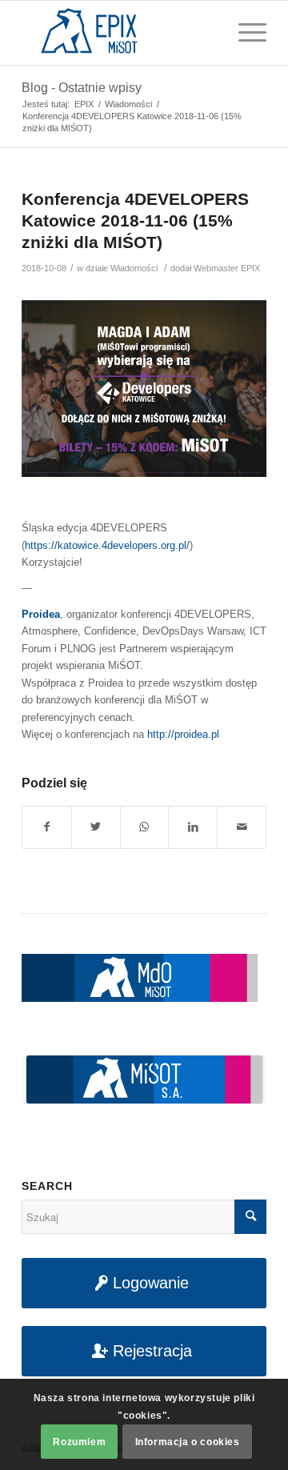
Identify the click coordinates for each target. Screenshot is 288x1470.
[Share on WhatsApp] (145, 827)
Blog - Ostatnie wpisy (82, 87)
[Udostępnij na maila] (242, 827)
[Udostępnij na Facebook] (46, 827)
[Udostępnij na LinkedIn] (193, 827)
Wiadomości (134, 268)
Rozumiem (79, 1442)
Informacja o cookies (187, 1442)
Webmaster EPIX (227, 268)
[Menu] (244, 33)
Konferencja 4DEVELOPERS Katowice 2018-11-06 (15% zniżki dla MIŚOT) (135, 221)
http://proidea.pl (183, 734)
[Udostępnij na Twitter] (96, 827)
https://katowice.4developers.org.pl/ (107, 545)
